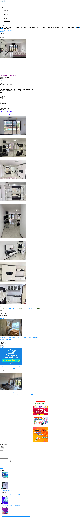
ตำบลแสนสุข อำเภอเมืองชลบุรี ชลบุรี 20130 (6, 368)
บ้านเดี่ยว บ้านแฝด (6, 10)
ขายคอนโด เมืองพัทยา (30, 308)
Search (1, 468)
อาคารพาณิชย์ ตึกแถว (6, 14)
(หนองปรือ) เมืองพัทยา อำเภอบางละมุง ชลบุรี (6, 30)
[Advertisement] (40, 68)
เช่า (2, 7)
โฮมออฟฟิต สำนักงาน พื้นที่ (7, 21)
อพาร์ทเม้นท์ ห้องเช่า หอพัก (7, 17)
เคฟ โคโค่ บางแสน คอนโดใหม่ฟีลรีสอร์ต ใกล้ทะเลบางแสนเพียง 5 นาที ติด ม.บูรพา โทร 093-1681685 (14, 366)
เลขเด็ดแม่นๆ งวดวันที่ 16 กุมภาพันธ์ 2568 (7, 490)
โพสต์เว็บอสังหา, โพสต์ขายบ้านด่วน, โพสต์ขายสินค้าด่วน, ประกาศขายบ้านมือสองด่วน (12, 494)
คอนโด (4, 11)
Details (10, 339)
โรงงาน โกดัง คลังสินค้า (6, 18)
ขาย (2, 6)
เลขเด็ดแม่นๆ (3, 25)
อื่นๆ (4, 22)
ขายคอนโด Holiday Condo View (10, 308)
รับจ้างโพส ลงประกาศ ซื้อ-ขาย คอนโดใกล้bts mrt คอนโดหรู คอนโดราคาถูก (11, 505)
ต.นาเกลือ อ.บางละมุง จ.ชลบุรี (4, 339)
